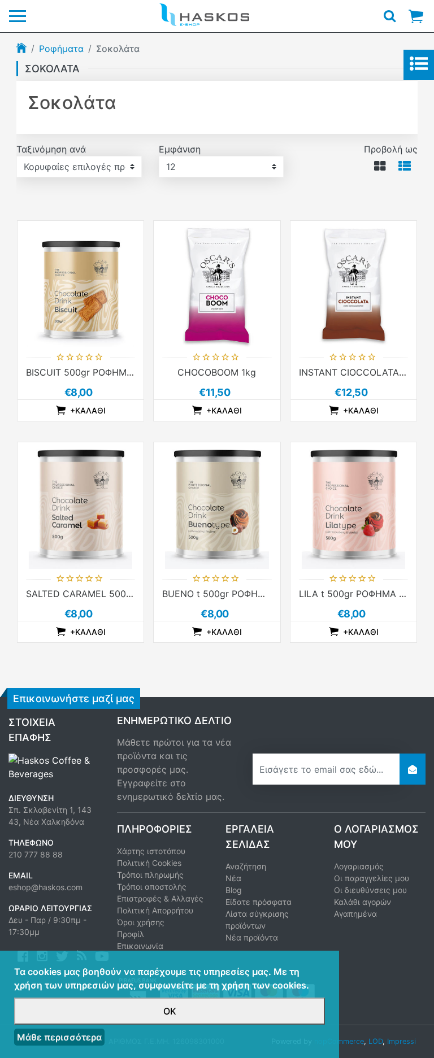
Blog (233, 890)
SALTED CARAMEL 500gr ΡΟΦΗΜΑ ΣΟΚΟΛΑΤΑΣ (129, 593)
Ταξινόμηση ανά (51, 149)
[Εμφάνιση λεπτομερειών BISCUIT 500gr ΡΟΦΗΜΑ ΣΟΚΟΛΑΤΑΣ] (81, 284)
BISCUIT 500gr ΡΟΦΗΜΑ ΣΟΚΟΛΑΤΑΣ (107, 372)
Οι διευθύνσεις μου (370, 890)
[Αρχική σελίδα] (21, 49)
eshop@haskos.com (45, 887)
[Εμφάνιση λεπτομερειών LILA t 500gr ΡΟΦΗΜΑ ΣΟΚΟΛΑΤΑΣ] (353, 505)
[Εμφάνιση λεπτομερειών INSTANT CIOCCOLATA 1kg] (353, 284)
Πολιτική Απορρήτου (155, 910)
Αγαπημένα (355, 913)
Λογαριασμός (359, 866)
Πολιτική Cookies (149, 863)
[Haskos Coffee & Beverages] (54, 766)
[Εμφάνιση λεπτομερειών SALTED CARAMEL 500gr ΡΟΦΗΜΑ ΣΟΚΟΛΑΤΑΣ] (81, 505)
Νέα (233, 878)
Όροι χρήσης (140, 922)
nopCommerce (339, 1041)
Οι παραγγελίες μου (371, 878)
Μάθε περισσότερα (59, 1037)
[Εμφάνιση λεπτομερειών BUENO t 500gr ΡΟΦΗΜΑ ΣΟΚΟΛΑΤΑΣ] (217, 505)
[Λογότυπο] (204, 14)
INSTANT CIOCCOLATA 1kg (357, 372)
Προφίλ (130, 934)
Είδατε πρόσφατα (258, 902)
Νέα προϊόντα (251, 937)
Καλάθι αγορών (362, 902)
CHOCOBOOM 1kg (216, 372)
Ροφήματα (61, 48)
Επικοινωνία (140, 946)
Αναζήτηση (245, 866)
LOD (375, 1041)
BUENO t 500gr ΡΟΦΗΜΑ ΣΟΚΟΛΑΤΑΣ (244, 593)
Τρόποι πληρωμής (150, 875)
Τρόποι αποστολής (151, 886)
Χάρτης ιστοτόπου (151, 851)
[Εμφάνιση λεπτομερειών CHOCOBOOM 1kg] (217, 284)
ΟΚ (169, 1011)
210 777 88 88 (35, 854)
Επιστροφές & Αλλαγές (160, 898)
